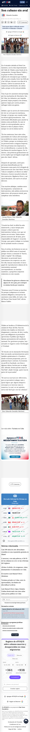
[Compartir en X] (8, 22)
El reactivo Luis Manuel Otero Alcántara (11, 575)
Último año (19, 655)
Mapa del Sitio (12, 729)
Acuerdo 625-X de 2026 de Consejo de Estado (13, 612)
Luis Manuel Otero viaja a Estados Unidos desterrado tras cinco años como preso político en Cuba (13, 591)
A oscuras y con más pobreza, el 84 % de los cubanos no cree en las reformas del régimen (14, 560)
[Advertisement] (15, 59)
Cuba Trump (14, 5)
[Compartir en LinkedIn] (11, 22)
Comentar (22, 22)
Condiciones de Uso (15, 724)
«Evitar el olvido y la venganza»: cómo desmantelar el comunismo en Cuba (14, 568)
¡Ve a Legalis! (15, 634)
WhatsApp (13, 28)
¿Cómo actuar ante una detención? (8, 625)
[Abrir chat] (26, 721)
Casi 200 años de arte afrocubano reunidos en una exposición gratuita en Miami (15, 552)
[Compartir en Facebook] (5, 22)
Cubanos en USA (23, 5)
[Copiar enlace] (14, 22)
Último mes (15, 658)
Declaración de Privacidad (15, 722)
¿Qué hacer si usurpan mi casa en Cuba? (9, 630)
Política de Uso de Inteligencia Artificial (15, 727)
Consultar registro (15, 688)
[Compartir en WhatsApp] (2, 22)
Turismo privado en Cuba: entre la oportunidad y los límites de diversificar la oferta (13, 582)
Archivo (20, 729)
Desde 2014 (11, 655)
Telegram (19, 28)
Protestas (5, 5)
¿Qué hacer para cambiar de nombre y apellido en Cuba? (12, 628)
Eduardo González (12, 15)
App (23, 2)
